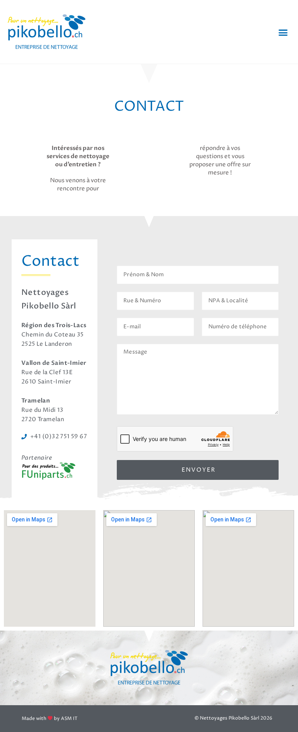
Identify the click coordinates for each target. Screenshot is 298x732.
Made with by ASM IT (50, 718)
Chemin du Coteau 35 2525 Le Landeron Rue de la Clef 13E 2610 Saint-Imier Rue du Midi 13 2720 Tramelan (53, 372)
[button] (282, 32)
